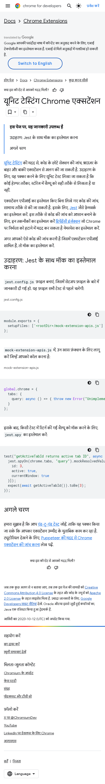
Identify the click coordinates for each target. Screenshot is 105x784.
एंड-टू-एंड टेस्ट (48, 524)
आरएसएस (10, 741)
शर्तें (6, 761)
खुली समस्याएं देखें (15, 652)
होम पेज (9, 80)
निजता (17, 761)
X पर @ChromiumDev (20, 717)
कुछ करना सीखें (78, 80)
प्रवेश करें (93, 6)
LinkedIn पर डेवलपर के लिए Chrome (29, 733)
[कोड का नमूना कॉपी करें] (97, 314)
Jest (73, 207)
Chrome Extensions (45, 21)
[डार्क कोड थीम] (89, 314)
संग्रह (7, 688)
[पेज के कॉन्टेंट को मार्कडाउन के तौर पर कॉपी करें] (25, 112)
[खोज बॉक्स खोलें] (69, 6)
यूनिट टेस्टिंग (13, 163)
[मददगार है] (54, 90)
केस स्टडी (10, 681)
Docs (10, 21)
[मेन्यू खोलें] (8, 6)
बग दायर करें (12, 644)
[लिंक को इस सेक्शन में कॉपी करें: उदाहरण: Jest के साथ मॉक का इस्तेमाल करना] (21, 268)
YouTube (10, 725)
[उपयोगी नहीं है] (61, 90)
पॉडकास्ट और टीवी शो (18, 696)
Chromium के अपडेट (18, 673)
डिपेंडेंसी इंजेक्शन (68, 221)
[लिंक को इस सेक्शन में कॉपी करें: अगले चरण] (34, 510)
